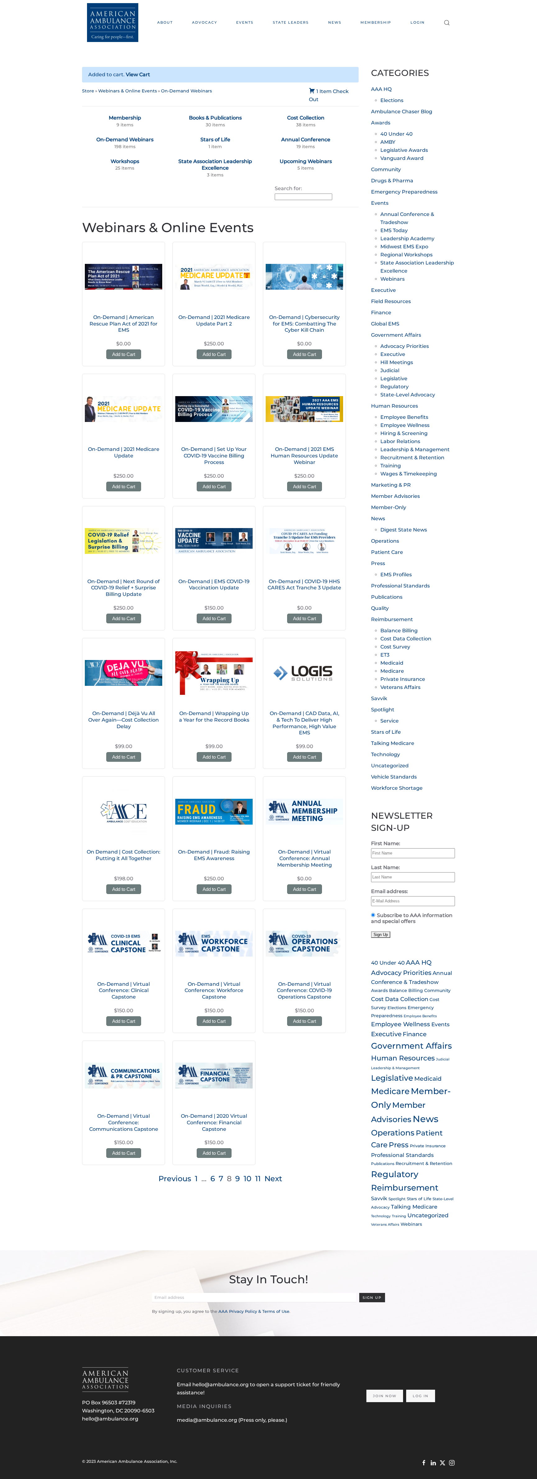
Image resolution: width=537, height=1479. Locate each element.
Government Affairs (396, 335)
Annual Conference (305, 140)
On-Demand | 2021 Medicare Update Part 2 (214, 320)
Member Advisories (395, 496)
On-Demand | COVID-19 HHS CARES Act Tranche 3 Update (304, 584)
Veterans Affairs (400, 687)
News (335, 22)
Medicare (392, 671)
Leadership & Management (415, 449)
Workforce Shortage (397, 788)
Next (273, 1178)
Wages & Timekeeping (408, 474)
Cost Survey (395, 647)
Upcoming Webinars (306, 161)
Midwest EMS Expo (404, 247)
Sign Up (372, 1297)
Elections (391, 100)
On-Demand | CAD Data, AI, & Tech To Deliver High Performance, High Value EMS (304, 723)
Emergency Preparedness (404, 192)
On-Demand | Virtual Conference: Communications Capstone (123, 1122)
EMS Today (394, 230)
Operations (385, 541)
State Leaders (291, 22)
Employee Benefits (404, 417)
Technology (385, 754)
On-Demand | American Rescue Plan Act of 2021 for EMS (124, 323)
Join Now (385, 1396)
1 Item (324, 91)
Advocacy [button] (204, 22)
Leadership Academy (407, 238)
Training (390, 466)
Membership (375, 22)
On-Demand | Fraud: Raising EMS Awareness (214, 855)
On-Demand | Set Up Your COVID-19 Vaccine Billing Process (214, 455)
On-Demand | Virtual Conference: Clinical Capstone (123, 990)
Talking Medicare (392, 743)
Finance (381, 313)
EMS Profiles (396, 575)
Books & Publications (215, 118)
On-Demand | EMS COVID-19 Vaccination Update (214, 584)
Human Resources (394, 406)
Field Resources (391, 301)
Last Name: (385, 867)
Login (418, 22)
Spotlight (382, 710)
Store (88, 90)
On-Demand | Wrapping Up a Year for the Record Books (214, 716)
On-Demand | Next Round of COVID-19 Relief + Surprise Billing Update (123, 587)
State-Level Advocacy (407, 395)
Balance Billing (399, 631)
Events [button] (245, 22)
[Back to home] (112, 22)
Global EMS (385, 324)
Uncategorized (390, 766)
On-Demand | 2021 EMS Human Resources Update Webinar (304, 455)
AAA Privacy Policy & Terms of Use (253, 1311)
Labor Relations (400, 441)
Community (386, 169)
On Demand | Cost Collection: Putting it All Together (123, 855)
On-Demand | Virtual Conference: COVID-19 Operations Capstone (304, 990)
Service (389, 721)
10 (247, 1178)
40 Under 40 (396, 134)
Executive (383, 290)
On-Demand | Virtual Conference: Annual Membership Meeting (304, 858)
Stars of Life (215, 140)
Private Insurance (402, 679)
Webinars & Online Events (127, 90)
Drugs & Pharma (392, 181)
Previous (174, 1178)
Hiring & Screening (404, 433)
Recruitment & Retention (412, 458)
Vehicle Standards (394, 777)
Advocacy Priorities (404, 346)
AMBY (387, 142)
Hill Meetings (396, 362)
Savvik (379, 698)
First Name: (385, 843)
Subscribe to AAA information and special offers (411, 918)
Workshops (125, 161)
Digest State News (403, 530)
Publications (386, 597)
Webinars (392, 279)
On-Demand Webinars (186, 90)
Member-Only (388, 507)
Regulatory (394, 387)
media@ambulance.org (207, 1420)
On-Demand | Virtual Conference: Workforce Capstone (214, 990)
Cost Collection (305, 118)
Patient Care (387, 552)
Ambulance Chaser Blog (401, 112)
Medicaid (391, 663)
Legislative (393, 378)
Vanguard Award (402, 158)
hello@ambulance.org (110, 1419)
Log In (421, 1396)
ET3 (384, 655)
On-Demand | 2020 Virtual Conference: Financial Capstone (214, 1122)
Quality (380, 608)
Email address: (389, 891)
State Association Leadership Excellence (215, 164)
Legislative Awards (404, 150)
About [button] (165, 22)
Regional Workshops (406, 255)
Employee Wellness (404, 425)
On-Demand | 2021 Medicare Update (123, 452)
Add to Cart (123, 354)
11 (258, 1178)
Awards (380, 123)
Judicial (389, 370)
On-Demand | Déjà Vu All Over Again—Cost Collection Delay (123, 719)
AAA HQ (381, 89)
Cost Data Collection (405, 639)
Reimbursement (392, 619)
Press (378, 563)
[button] (447, 22)
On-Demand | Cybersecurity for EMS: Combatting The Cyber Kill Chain (304, 323)
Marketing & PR (391, 485)
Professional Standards (400, 586)
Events (379, 203)
